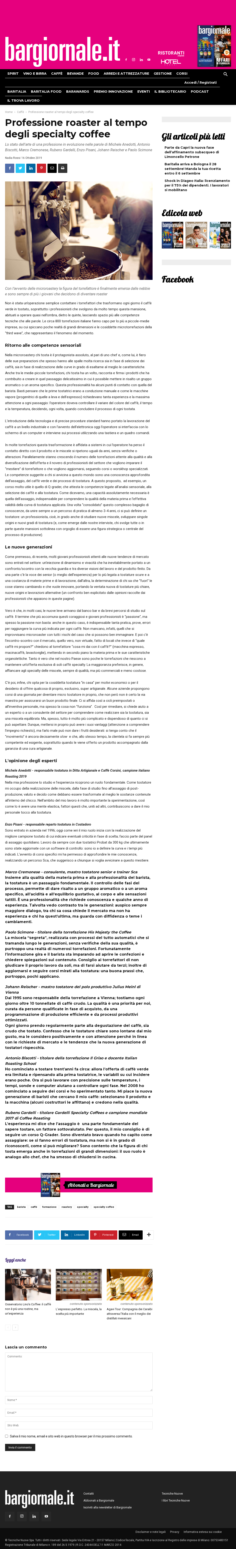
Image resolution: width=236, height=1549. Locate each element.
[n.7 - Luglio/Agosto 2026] (213, 47)
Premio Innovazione (113, 91)
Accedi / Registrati (200, 82)
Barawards (77, 91)
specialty (82, 1206)
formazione (49, 1206)
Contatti (88, 1493)
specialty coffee (104, 1206)
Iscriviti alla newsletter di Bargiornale (107, 1507)
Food (93, 73)
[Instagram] (133, 59)
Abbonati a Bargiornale (91, 1185)
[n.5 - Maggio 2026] (220, 236)
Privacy (174, 1532)
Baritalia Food (46, 91)
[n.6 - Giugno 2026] (196, 236)
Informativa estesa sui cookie (203, 1532)
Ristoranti (171, 54)
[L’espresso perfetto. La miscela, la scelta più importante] (79, 1284)
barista (21, 1206)
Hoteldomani (171, 62)
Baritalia (16, 91)
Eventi (143, 91)
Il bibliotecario (170, 91)
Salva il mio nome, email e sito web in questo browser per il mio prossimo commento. (71, 1436)
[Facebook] (126, 59)
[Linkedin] (141, 59)
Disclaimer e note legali (151, 1532)
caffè (34, 1206)
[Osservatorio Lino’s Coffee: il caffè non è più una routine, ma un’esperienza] (28, 1284)
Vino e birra (35, 73)
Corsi (181, 73)
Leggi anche (15, 1260)
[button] (225, 75)
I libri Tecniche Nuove (176, 1500)
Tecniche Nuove (172, 1493)
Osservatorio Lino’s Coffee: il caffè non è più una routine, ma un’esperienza (28, 1309)
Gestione (163, 73)
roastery (67, 1206)
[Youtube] (148, 59)
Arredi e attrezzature (126, 73)
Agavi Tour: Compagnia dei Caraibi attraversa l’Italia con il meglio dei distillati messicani (129, 1313)
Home (9, 112)
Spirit (13, 73)
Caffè (56, 73)
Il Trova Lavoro (23, 100)
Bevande (75, 73)
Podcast (200, 91)
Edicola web (182, 213)
